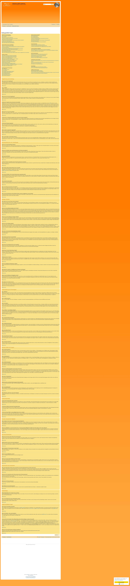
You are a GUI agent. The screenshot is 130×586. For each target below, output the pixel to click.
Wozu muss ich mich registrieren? (6, 35)
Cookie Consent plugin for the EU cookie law (121, 584)
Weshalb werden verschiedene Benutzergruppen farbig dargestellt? (40, 40)
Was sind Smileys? (4, 70)
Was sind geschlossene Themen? (6, 74)
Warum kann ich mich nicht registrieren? (7, 37)
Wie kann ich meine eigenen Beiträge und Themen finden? (39, 57)
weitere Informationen (119, 580)
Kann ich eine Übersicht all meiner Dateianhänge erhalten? (39, 67)
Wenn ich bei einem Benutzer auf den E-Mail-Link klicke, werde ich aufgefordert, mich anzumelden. (15, 52)
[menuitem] (8, 24)
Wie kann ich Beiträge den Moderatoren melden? (8, 63)
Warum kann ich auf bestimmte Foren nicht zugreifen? (9, 60)
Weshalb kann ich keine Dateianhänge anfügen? (8, 61)
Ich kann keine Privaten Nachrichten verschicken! (38, 44)
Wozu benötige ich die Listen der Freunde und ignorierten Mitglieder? (40, 49)
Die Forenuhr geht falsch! (5, 47)
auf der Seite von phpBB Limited (34, 508)
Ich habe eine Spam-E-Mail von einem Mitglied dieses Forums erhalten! (41, 46)
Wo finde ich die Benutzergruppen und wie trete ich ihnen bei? (39, 38)
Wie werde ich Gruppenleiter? (35, 39)
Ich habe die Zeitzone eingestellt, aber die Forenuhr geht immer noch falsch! (12, 48)
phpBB (28, 574)
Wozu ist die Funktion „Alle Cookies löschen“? (8, 42)
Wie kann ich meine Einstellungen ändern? (8, 45)
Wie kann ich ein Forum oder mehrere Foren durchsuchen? (39, 54)
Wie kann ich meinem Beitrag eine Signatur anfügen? (9, 57)
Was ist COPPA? (4, 36)
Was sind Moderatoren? (34, 36)
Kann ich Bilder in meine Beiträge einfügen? (8, 71)
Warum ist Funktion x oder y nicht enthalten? (37, 71)
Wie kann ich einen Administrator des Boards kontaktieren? (39, 73)
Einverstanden (121, 582)
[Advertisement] (31, 15)
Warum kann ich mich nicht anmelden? (7, 39)
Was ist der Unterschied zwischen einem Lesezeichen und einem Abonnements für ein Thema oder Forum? (45, 61)
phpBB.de (11, 170)
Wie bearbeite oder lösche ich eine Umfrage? (8, 59)
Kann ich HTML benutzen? (5, 69)
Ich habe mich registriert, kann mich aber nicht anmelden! (10, 38)
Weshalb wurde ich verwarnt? (6, 62)
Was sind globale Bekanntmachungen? (7, 72)
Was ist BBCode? (4, 68)
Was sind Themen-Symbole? (6, 75)
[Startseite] (7, 4)
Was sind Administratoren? (35, 35)
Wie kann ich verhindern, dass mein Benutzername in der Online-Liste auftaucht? (13, 46)
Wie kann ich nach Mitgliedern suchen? (36, 56)
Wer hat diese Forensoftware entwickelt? (36, 70)
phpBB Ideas (44, 514)
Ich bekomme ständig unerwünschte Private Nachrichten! (39, 45)
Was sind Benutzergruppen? (35, 37)
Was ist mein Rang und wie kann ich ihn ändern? (8, 51)
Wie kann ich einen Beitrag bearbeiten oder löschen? (9, 56)
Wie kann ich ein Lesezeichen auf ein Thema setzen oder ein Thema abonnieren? (42, 62)
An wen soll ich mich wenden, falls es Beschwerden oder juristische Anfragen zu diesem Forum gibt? (45, 72)
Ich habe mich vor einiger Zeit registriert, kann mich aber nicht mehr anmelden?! (13, 40)
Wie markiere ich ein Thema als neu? (7, 65)
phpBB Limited (4, 170)
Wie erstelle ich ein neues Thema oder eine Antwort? (9, 55)
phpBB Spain (31, 575)
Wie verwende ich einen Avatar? (6, 50)
